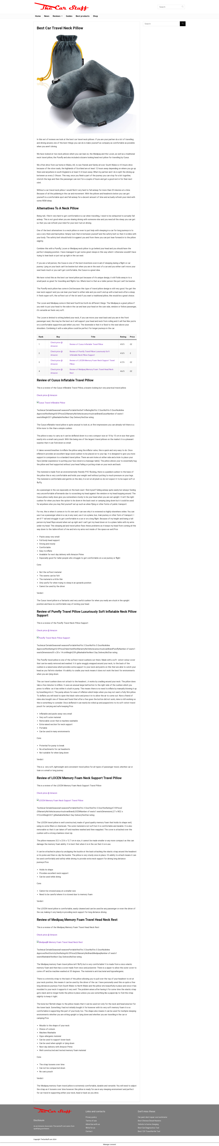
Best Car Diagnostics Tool (148, 1128)
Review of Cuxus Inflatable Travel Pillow (86, 344)
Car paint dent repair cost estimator (152, 1117)
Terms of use (91, 1121)
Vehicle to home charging (148, 1124)
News (46, 16)
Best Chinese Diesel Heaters (149, 1121)
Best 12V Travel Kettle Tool (149, 1131)
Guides (69, 16)
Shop (95, 16)
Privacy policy (91, 1117)
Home (38, 16)
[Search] (182, 7)
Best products (82, 16)
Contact (89, 1131)
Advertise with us (93, 1124)
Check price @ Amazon (47, 395)
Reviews (56, 16)
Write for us (90, 1128)
